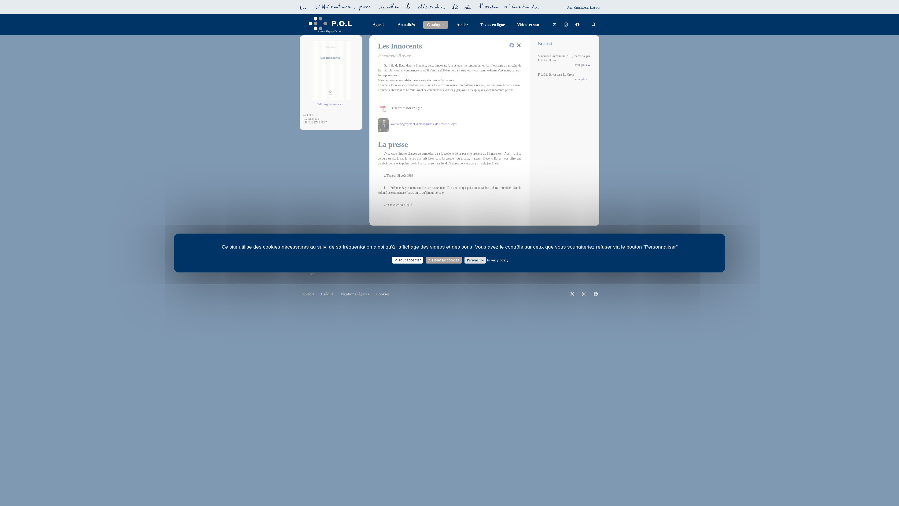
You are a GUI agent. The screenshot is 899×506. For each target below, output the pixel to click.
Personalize (475, 260)
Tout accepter (409, 260)
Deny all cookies (445, 260)
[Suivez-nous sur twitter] (554, 24)
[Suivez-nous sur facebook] (577, 24)
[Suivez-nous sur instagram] (566, 24)
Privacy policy (497, 260)
